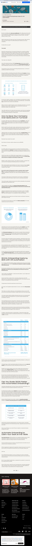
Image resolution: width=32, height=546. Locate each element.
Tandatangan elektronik (15, 502)
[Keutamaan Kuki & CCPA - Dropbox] (12, 540)
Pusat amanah (3, 522)
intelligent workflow (10, 369)
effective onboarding (21, 200)
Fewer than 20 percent (5, 437)
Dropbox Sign (3, 502)
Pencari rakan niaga (14, 517)
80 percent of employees (7, 232)
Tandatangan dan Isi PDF (15, 505)
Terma (23, 517)
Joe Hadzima (22, 120)
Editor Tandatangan (14, 510)
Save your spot (26, 0)
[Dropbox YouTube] (5, 528)
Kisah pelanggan (4, 517)
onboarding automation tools (9, 252)
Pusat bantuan (24, 502)
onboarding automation (24, 399)
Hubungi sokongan (24, 505)
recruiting (23, 226)
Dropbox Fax (3, 505)
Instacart (15, 390)
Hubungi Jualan (13, 2)
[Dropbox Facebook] (3, 528)
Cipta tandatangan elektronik (16, 508)
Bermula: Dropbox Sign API (26, 510)
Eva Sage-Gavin (17, 63)
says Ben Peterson (24, 132)
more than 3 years (8, 234)
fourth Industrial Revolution (23, 64)
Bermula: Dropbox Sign (25, 508)
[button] (19, 2)
